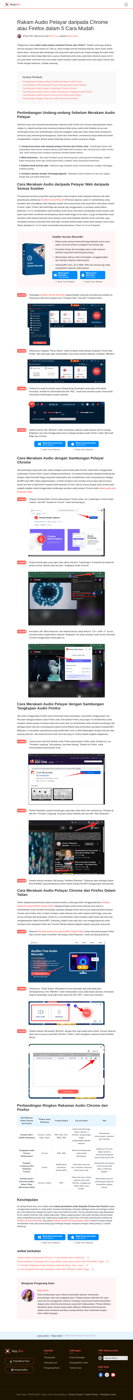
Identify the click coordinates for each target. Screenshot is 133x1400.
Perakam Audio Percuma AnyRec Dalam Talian (61, 931)
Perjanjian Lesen (108, 1394)
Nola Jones (54, 36)
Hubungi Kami (50, 1363)
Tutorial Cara (75, 1368)
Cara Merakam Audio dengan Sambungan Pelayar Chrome (49, 88)
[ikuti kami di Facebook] (100, 1374)
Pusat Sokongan (77, 1357)
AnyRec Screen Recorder (53, 200)
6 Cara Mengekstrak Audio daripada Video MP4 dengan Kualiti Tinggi (53, 1269)
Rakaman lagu (57, 165)
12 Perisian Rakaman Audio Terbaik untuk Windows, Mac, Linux (50, 1265)
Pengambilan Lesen (78, 1363)
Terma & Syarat (75, 1394)
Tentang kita (49, 1357)
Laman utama (43, 1336)
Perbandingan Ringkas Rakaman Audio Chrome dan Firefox (50, 98)
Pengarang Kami (51, 1368)
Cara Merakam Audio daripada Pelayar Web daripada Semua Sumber (54, 85)
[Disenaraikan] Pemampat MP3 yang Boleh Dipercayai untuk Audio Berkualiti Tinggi (60, 1261)
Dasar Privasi (91, 1394)
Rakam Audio (72, 36)
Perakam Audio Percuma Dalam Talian (70, 1221)
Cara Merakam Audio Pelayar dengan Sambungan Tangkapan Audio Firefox (57, 92)
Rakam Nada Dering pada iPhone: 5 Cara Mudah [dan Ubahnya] (50, 1257)
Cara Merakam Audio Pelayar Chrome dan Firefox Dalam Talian (51, 95)
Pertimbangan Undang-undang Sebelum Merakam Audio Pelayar (52, 81)
